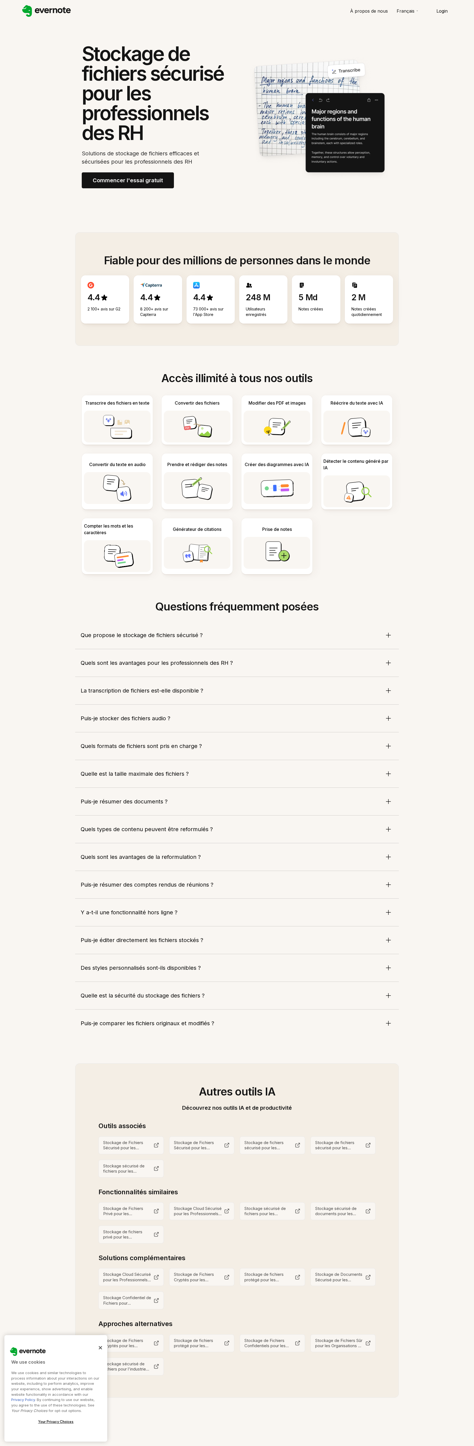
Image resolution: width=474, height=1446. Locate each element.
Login (442, 11)
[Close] (100, 1348)
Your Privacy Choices (56, 1422)
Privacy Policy (23, 1399)
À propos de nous (369, 11)
